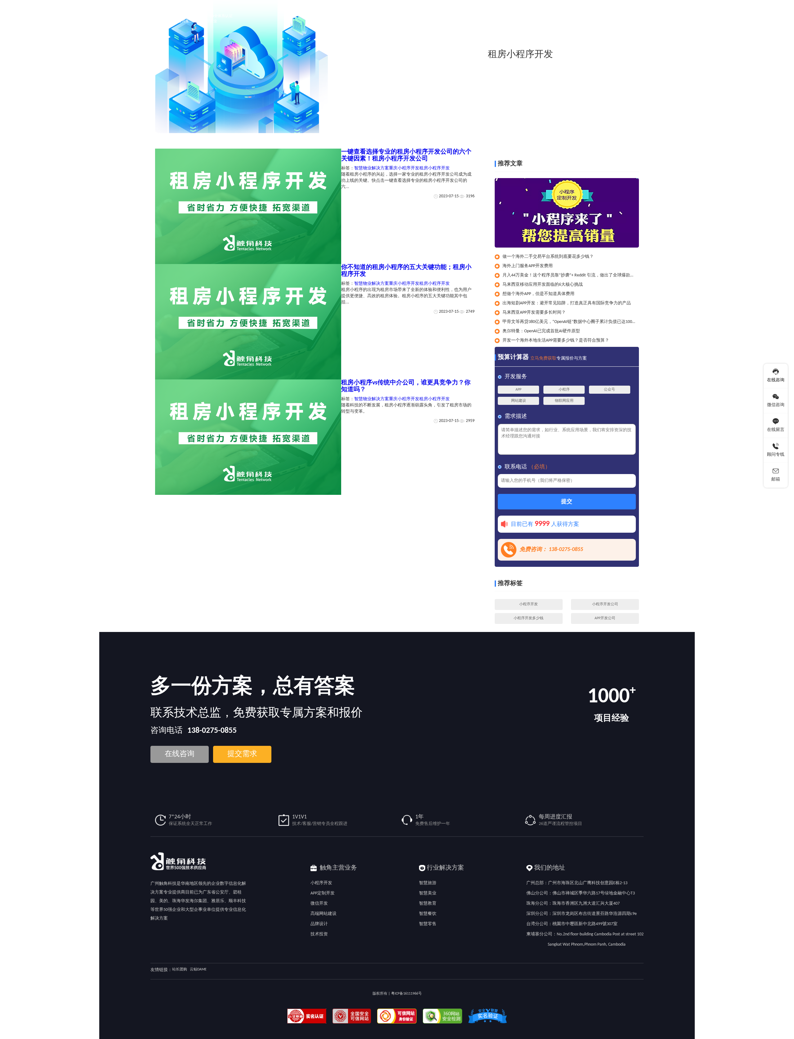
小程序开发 (528, 604)
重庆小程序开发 (404, 168)
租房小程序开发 (628, 139)
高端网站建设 (323, 913)
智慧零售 (427, 924)
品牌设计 (319, 924)
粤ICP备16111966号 (406, 994)
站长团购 (179, 969)
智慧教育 (427, 903)
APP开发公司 (605, 618)
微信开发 (319, 903)
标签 (605, 139)
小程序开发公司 (605, 604)
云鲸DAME (198, 969)
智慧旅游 (427, 883)
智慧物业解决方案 (371, 168)
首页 (594, 139)
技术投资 (319, 934)
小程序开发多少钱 (528, 618)
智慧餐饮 (427, 913)
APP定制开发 (322, 893)
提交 (566, 502)
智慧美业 (427, 893)
